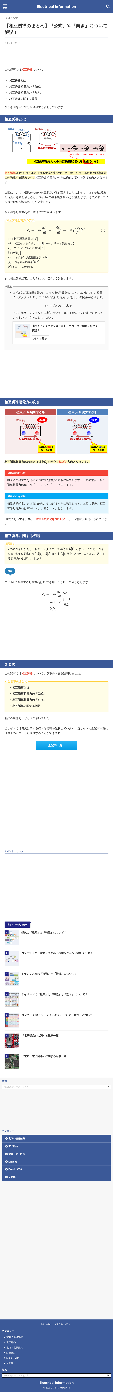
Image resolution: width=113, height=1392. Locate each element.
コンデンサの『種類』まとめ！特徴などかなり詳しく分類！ (57, 953)
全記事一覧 (55, 745)
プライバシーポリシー (63, 1324)
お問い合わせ (46, 1324)
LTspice (12, 1161)
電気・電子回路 (16, 1153)
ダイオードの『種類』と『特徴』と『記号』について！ (54, 994)
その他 (11, 1176)
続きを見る (40, 338)
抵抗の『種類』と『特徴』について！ (44, 932)
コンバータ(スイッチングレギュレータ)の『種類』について (56, 1014)
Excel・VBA (15, 1169)
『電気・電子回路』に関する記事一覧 (44, 1056)
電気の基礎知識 (16, 1138)
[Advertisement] (58, 51)
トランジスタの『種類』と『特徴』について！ (49, 973)
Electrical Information (56, 6)
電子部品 (13, 1146)
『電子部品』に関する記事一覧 (40, 1035)
